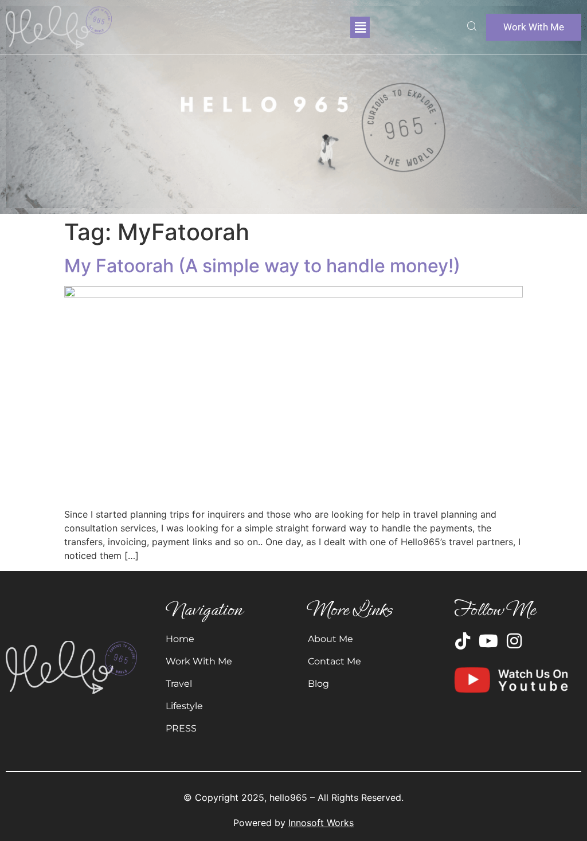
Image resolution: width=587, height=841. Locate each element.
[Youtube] (488, 641)
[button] (360, 27)
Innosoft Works (321, 822)
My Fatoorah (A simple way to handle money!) (262, 266)
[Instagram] (514, 641)
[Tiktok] (462, 641)
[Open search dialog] (471, 27)
